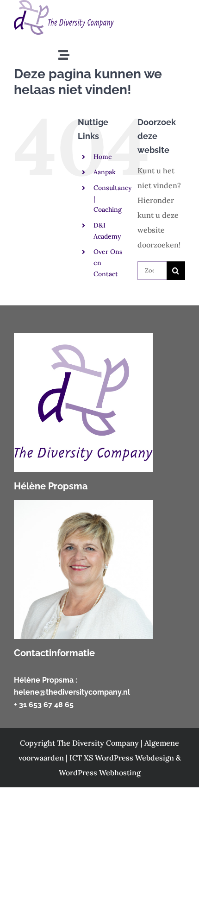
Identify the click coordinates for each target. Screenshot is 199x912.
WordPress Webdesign (135, 757)
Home (102, 156)
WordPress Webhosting (100, 772)
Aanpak (104, 172)
